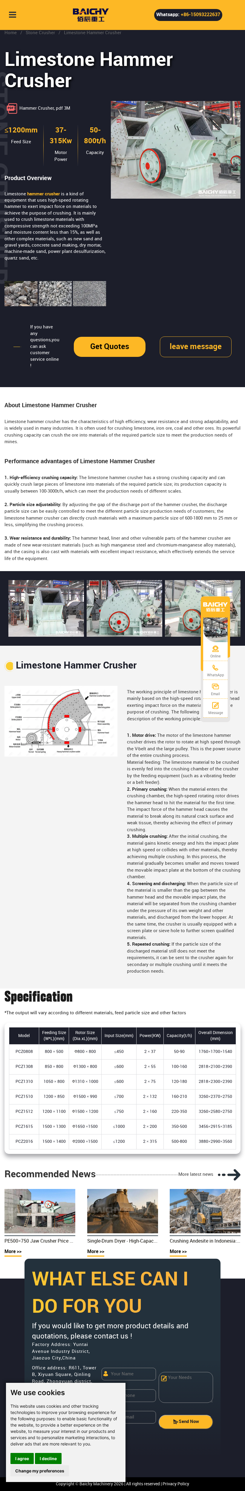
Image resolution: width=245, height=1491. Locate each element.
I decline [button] (48, 1458)
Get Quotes (109, 347)
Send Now (189, 1421)
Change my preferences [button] (39, 1470)
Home (10, 33)
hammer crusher (43, 194)
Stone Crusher (40, 33)
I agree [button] (22, 1458)
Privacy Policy (176, 1484)
